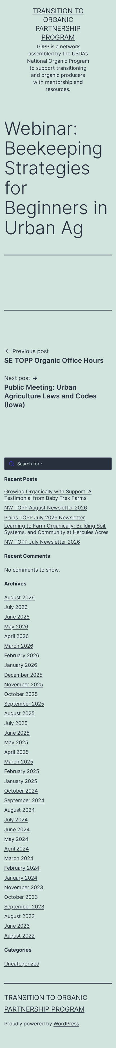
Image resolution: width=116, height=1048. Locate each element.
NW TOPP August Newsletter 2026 (45, 508)
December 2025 (23, 675)
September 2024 (24, 800)
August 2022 (19, 936)
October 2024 (21, 791)
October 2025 (21, 694)
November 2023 (23, 887)
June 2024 (17, 829)
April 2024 (16, 849)
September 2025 (24, 704)
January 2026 (20, 665)
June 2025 (17, 733)
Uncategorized (21, 964)
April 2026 (16, 636)
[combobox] (58, 463)
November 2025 (23, 684)
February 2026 (21, 655)
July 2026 (16, 607)
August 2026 (19, 597)
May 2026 (16, 627)
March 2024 (19, 858)
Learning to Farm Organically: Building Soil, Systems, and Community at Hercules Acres (56, 529)
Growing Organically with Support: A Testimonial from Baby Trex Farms (48, 495)
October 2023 (21, 897)
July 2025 (16, 723)
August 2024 (19, 810)
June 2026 (17, 617)
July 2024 (16, 820)
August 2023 (19, 916)
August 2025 (19, 713)
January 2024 (20, 878)
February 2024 (21, 868)
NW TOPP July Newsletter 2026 (42, 542)
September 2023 (24, 907)
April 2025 (16, 752)
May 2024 (16, 839)
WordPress (66, 1024)
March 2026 (18, 646)
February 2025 (21, 771)
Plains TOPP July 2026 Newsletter (44, 517)
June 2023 (17, 926)
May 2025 (16, 742)
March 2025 (18, 762)
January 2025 (20, 781)
